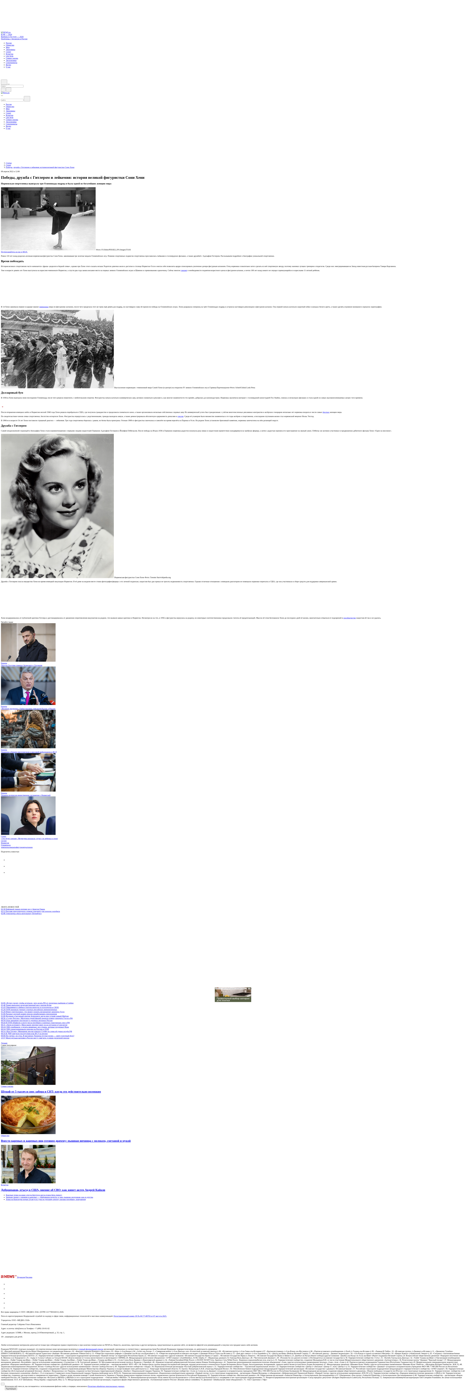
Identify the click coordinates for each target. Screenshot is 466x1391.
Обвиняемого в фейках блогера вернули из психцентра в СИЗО (30, 1007)
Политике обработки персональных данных (106, 1386)
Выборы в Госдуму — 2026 (12, 37)
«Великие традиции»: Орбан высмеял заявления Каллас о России (28, 709)
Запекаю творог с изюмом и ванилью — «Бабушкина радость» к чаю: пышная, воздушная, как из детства (49, 1197)
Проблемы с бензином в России (14, 39)
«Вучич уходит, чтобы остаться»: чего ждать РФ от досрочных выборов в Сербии (37, 1003)
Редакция (21, 1277)
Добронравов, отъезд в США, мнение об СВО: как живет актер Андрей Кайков (53, 1189)
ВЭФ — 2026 (6, 34)
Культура (4, 1185)
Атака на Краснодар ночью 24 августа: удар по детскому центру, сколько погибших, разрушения (46, 1199)
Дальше (4, 1043)
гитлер (4, 841)
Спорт (3, 836)
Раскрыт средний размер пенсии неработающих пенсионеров (29, 1014)
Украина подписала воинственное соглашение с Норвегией (25, 795)
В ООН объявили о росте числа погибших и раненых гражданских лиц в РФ (35, 1023)
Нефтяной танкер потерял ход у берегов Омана (23, 909)
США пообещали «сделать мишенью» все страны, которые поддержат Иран (35, 1027)
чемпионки (44, 307)
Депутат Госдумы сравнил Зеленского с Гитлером (21, 665)
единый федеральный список (91, 1349)
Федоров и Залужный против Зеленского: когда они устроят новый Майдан (35, 1016)
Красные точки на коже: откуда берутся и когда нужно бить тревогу (34, 1195)
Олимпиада (6, 845)
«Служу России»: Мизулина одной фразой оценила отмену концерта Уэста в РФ (37, 1018)
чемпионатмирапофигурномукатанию (17, 847)
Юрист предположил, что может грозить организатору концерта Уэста (32, 1012)
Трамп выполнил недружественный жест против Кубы (26, 1005)
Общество (5, 1136)
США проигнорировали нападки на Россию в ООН (25, 1029)
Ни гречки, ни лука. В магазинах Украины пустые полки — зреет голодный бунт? (37, 1036)
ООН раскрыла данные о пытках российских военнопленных (29, 1010)
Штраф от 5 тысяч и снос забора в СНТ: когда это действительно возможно (51, 1091)
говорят (184, 270)
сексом (180, 416)
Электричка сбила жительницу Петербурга (21, 913)
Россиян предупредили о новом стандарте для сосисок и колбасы (30, 911)
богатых (326, 412)
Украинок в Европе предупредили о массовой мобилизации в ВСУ (29, 752)
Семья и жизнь (7, 1086)
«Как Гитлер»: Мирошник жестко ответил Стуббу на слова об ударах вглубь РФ (36, 1031)
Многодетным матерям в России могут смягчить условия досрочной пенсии (35, 1038)
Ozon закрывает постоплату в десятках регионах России (27, 1020)
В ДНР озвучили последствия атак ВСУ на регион (24, 1034)
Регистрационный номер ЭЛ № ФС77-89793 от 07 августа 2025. (140, 1316)
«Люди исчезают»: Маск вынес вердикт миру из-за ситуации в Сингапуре (34, 1025)
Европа (4, 663)
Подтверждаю (11, 1389)
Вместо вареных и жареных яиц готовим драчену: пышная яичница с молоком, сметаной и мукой (66, 1140)
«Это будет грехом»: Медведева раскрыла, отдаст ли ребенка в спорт (29, 839)
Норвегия (5, 843)
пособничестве (349, 618)
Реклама (28, 1277)
